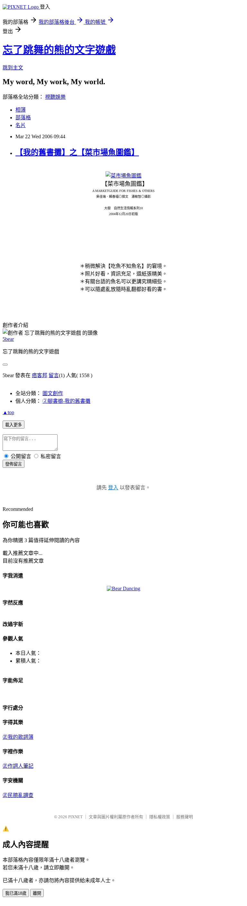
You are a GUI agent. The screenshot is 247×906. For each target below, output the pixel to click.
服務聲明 (184, 816)
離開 (37, 893)
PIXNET (75, 816)
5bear (8, 339)
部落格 (23, 117)
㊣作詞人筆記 (18, 766)
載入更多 (13, 424)
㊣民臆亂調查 (18, 795)
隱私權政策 (159, 816)
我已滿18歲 (15, 893)
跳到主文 (13, 67)
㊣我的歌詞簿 (18, 737)
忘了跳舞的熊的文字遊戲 (59, 50)
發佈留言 (13, 464)
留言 (54, 375)
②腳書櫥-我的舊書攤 (66, 401)
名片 (20, 125)
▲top (8, 412)
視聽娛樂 (55, 97)
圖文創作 (52, 393)
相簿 (20, 110)
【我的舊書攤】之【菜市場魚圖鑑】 (77, 152)
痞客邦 (39, 375)
